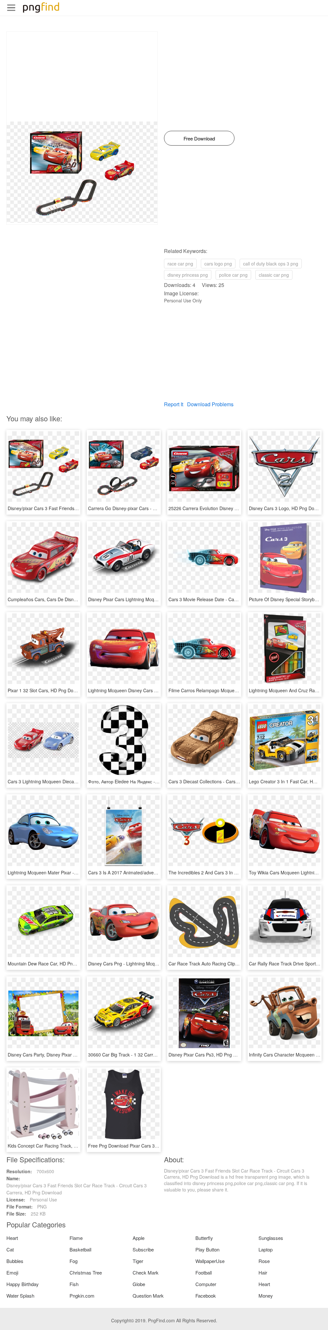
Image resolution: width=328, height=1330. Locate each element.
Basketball (80, 1249)
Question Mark (148, 1295)
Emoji (12, 1272)
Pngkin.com (82, 1295)
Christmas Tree (86, 1272)
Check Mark (146, 1272)
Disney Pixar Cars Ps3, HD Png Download (210, 1054)
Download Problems (210, 404)
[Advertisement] (82, 77)
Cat (10, 1249)
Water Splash (20, 1295)
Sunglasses (270, 1237)
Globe (139, 1284)
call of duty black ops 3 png (270, 263)
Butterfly (204, 1237)
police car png (233, 275)
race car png (180, 263)
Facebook (205, 1295)
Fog (74, 1261)
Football (203, 1272)
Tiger (138, 1261)
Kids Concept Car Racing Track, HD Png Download (59, 1145)
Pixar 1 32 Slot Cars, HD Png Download (48, 690)
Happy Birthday (22, 1284)
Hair (262, 1272)
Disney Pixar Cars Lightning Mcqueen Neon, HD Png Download (152, 599)
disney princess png (188, 275)
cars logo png (218, 263)
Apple (138, 1237)
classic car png (274, 275)
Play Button (207, 1249)
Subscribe (143, 1249)
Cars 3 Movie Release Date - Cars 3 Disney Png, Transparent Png (235, 599)
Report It (173, 404)
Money (265, 1295)
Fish (74, 1284)
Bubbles (14, 1261)
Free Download (199, 138)
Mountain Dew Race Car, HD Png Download (52, 963)
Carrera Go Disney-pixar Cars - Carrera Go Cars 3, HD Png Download (159, 508)
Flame (76, 1237)
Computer (205, 1284)
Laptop (265, 1249)
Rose (264, 1261)
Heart (12, 1237)
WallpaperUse (210, 1261)
